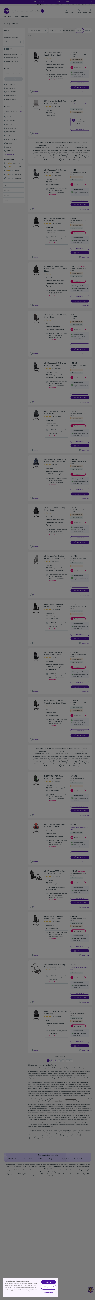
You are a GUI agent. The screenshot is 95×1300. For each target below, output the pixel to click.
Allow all (48, 1282)
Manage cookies (48, 1292)
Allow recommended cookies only (49, 1287)
